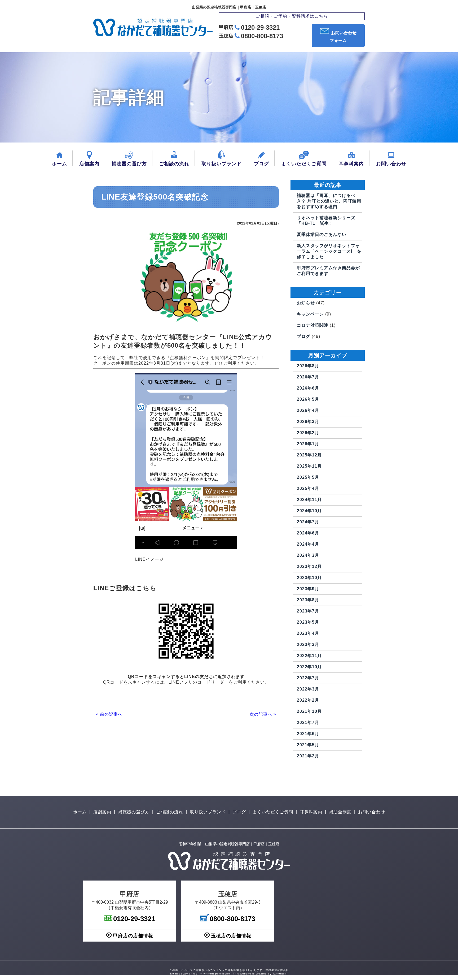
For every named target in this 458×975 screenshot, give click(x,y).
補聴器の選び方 (129, 163)
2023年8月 (308, 600)
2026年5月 (308, 399)
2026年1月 (308, 444)
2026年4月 (308, 410)
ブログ (261, 163)
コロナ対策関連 (312, 325)
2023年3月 (308, 644)
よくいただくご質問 (304, 163)
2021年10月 (309, 711)
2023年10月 (309, 577)
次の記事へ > (263, 714)
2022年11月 (309, 655)
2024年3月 (308, 555)
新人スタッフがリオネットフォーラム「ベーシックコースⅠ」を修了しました (329, 251)
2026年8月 (308, 366)
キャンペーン (310, 314)
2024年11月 (309, 499)
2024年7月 (308, 522)
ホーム (59, 163)
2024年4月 (308, 544)
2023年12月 (309, 566)
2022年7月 (308, 678)
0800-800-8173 (262, 36)
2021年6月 (308, 733)
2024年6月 (308, 533)
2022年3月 (308, 689)
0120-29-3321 (260, 27)
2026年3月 (308, 421)
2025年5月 (308, 477)
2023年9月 (308, 588)
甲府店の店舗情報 (133, 935)
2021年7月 (308, 722)
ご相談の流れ (174, 163)
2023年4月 (308, 633)
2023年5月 (308, 622)
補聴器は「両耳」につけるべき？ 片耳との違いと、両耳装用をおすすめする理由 (329, 201)
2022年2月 (308, 700)
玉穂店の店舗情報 (231, 935)
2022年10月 (309, 667)
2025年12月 (309, 455)
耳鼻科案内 (351, 163)
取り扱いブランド (221, 163)
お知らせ (306, 303)
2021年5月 (308, 745)
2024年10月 (309, 510)
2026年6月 (308, 388)
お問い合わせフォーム (343, 37)
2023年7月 (308, 611)
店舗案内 (89, 163)
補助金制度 (340, 812)
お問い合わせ (391, 163)
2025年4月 (308, 488)
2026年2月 (308, 432)
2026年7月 (308, 377)
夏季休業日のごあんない (321, 234)
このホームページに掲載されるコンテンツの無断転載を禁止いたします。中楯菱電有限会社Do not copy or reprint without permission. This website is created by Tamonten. (229, 972)
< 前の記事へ (109, 714)
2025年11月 (309, 466)
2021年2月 (308, 756)
